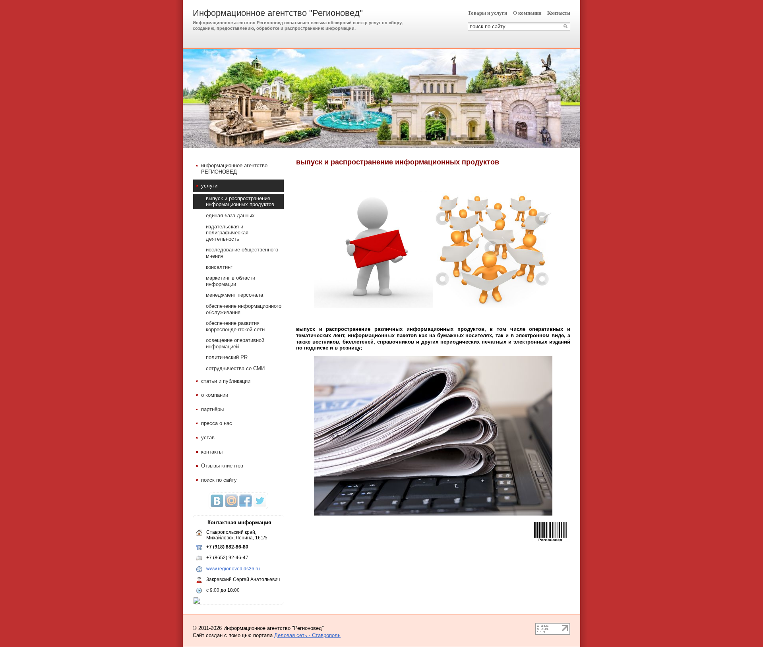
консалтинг (219, 267)
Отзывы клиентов (222, 466)
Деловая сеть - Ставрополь (307, 635)
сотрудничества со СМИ (235, 368)
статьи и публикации (225, 381)
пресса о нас (216, 423)
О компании (527, 13)
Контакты (558, 13)
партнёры (212, 409)
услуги (209, 186)
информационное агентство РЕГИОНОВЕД (234, 168)
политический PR (227, 357)
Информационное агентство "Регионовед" (278, 13)
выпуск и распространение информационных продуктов (240, 201)
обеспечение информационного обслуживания (243, 309)
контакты (212, 452)
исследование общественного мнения (242, 253)
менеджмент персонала (234, 295)
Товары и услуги (487, 13)
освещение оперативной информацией (235, 343)
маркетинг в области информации (230, 281)
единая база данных (230, 215)
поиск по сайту (219, 480)
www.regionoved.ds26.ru (233, 569)
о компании (214, 395)
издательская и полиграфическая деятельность (227, 233)
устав (208, 437)
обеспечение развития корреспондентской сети (235, 326)
